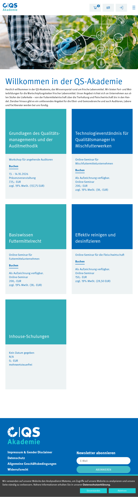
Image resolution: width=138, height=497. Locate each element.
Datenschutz (16, 458)
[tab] (95, 8)
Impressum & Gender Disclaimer (30, 452)
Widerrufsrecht (18, 469)
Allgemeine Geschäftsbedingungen (32, 464)
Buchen (13, 166)
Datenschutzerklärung (96, 484)
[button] (108, 8)
